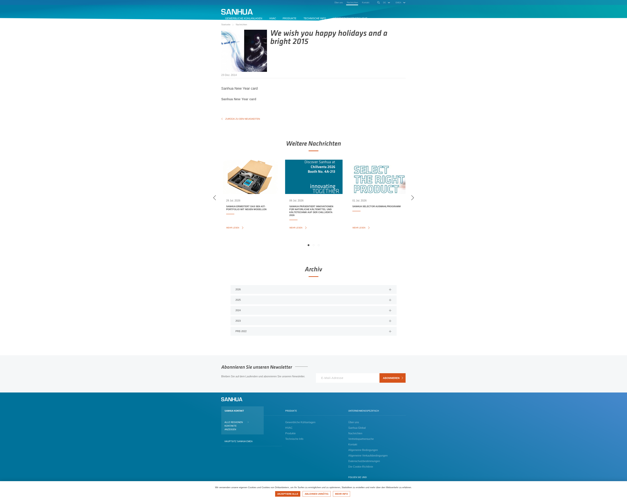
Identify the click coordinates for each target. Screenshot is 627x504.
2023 (238, 320)
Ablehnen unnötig (317, 494)
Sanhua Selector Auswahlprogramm (370, 169)
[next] (412, 197)
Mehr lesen (233, 227)
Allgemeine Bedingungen (363, 450)
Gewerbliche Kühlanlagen (300, 422)
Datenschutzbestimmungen (364, 461)
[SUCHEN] (378, 3)
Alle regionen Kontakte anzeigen (234, 426)
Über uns (353, 422)
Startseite (225, 24)
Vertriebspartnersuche (361, 439)
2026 (238, 289)
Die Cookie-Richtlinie (360, 466)
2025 (238, 299)
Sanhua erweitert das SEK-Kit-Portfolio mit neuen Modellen (246, 171)
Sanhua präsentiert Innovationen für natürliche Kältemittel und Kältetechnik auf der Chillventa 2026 (312, 175)
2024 (238, 310)
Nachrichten (241, 24)
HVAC (289, 427)
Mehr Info (341, 494)
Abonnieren (391, 378)
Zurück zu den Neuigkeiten (242, 119)
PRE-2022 (241, 331)
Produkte (290, 433)
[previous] (214, 197)
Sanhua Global (357, 427)
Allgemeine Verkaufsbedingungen (368, 455)
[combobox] (386, 2)
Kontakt (352, 444)
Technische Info (294, 439)
